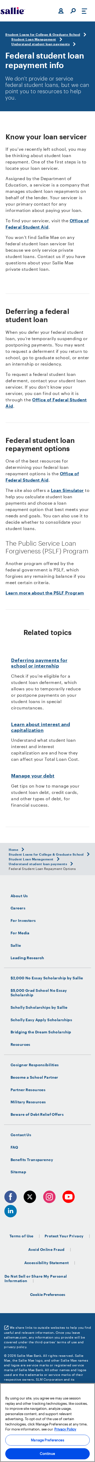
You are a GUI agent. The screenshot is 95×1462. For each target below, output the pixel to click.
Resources (20, 1044)
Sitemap (18, 1172)
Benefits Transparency (32, 1160)
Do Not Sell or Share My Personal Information (35, 1278)
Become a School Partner (34, 1077)
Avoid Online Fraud (46, 1249)
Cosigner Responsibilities (35, 1065)
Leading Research (27, 958)
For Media (20, 933)
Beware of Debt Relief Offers (37, 1114)
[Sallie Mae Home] (13, 10)
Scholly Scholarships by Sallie (39, 1007)
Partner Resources (28, 1090)
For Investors (23, 920)
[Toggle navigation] (84, 11)
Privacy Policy (65, 1429)
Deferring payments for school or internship (39, 663)
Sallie (16, 945)
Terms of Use (22, 1236)
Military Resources (28, 1102)
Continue (47, 1453)
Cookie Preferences (47, 1294)
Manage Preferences (47, 1440)
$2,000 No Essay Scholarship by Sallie (47, 978)
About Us (19, 896)
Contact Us (21, 1135)
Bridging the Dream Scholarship (41, 1032)
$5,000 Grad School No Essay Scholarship (39, 992)
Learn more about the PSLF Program (45, 592)
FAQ (14, 1147)
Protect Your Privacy (64, 1236)
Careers (18, 908)
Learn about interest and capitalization (40, 727)
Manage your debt (32, 776)
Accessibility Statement (46, 1262)
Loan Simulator (67, 490)
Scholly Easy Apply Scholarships (41, 1020)
